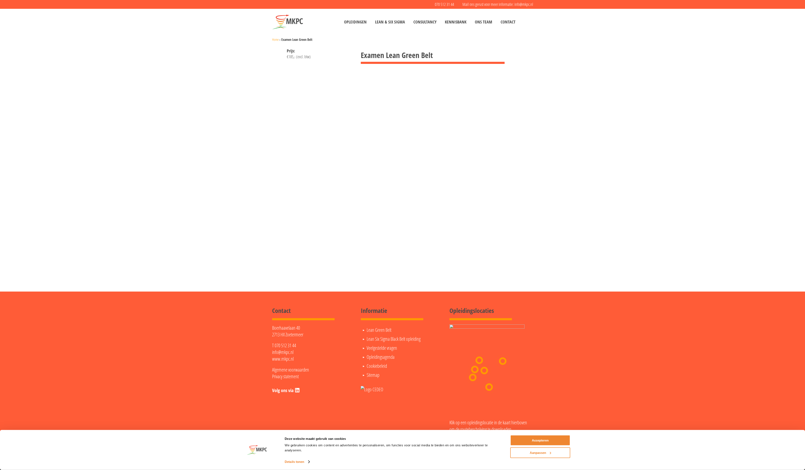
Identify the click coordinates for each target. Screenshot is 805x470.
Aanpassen (538, 452)
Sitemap (373, 375)
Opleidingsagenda (381, 357)
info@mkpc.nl (282, 352)
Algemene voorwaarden (290, 369)
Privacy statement (285, 376)
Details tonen (294, 462)
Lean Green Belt (379, 330)
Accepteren (540, 440)
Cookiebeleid (377, 366)
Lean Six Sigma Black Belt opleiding (394, 339)
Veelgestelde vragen (382, 348)
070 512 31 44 (285, 345)
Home (275, 39)
